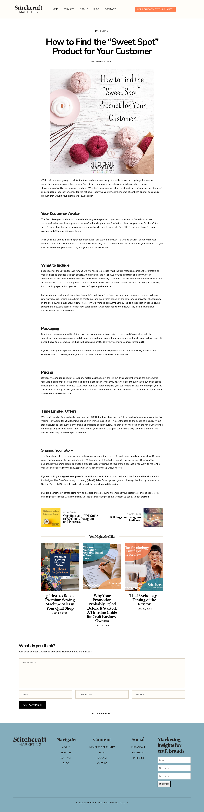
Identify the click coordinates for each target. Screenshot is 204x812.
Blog (96, 9)
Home (55, 9)
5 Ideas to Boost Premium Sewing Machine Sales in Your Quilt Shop (60, 601)
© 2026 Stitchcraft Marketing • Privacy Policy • (102, 802)
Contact (110, 9)
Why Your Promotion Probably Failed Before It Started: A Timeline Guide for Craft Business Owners (102, 608)
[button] (46, 586)
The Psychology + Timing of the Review (144, 599)
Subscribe (164, 784)
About (84, 9)
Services (69, 9)
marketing (101, 31)
